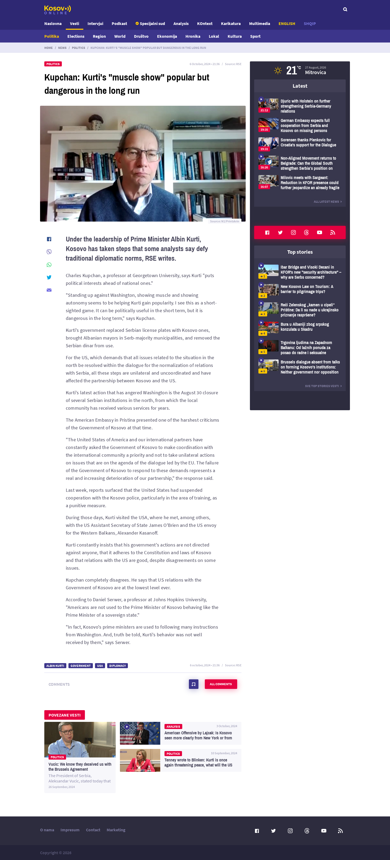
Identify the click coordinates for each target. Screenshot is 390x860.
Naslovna (53, 23)
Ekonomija (167, 36)
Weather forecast (300, 70)
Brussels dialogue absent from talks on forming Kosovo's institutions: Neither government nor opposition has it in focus (299, 367)
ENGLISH (287, 23)
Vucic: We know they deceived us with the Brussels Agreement (80, 757)
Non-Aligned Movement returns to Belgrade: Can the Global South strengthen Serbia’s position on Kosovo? (299, 163)
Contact (93, 829)
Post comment (193, 684)
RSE (238, 64)
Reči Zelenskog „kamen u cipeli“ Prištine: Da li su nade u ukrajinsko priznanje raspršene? (299, 309)
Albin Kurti (55, 666)
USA (100, 666)
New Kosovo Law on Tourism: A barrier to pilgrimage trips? (299, 291)
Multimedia (259, 23)
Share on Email (49, 290)
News (62, 48)
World (119, 36)
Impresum (70, 829)
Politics (78, 48)
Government (81, 666)
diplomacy (117, 666)
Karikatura (231, 23)
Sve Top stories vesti (322, 386)
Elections (75, 36)
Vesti (74, 23)
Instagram (293, 232)
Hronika (192, 36)
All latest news (326, 202)
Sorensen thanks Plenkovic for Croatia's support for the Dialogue (299, 144)
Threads (306, 232)
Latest (300, 85)
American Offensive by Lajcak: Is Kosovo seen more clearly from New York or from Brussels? (180, 733)
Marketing (116, 829)
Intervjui (95, 23)
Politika (51, 36)
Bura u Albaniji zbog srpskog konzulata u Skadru (299, 329)
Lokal (214, 36)
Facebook (267, 232)
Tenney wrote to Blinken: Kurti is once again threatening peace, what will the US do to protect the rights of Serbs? (180, 760)
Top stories (300, 251)
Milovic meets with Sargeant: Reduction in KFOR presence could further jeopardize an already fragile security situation (299, 182)
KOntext (205, 23)
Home (48, 48)
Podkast (119, 23)
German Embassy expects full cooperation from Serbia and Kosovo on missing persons (299, 125)
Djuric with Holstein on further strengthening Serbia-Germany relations (299, 106)
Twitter (280, 232)
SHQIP (310, 23)
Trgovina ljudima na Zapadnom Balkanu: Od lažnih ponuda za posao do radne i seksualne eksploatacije (299, 347)
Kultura (235, 36)
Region (99, 36)
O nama (47, 829)
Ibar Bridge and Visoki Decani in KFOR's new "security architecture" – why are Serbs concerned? (299, 272)
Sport (255, 36)
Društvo (141, 36)
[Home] (57, 9)
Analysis (181, 23)
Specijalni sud (152, 23)
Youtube (319, 232)
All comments (221, 684)
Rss (332, 232)
